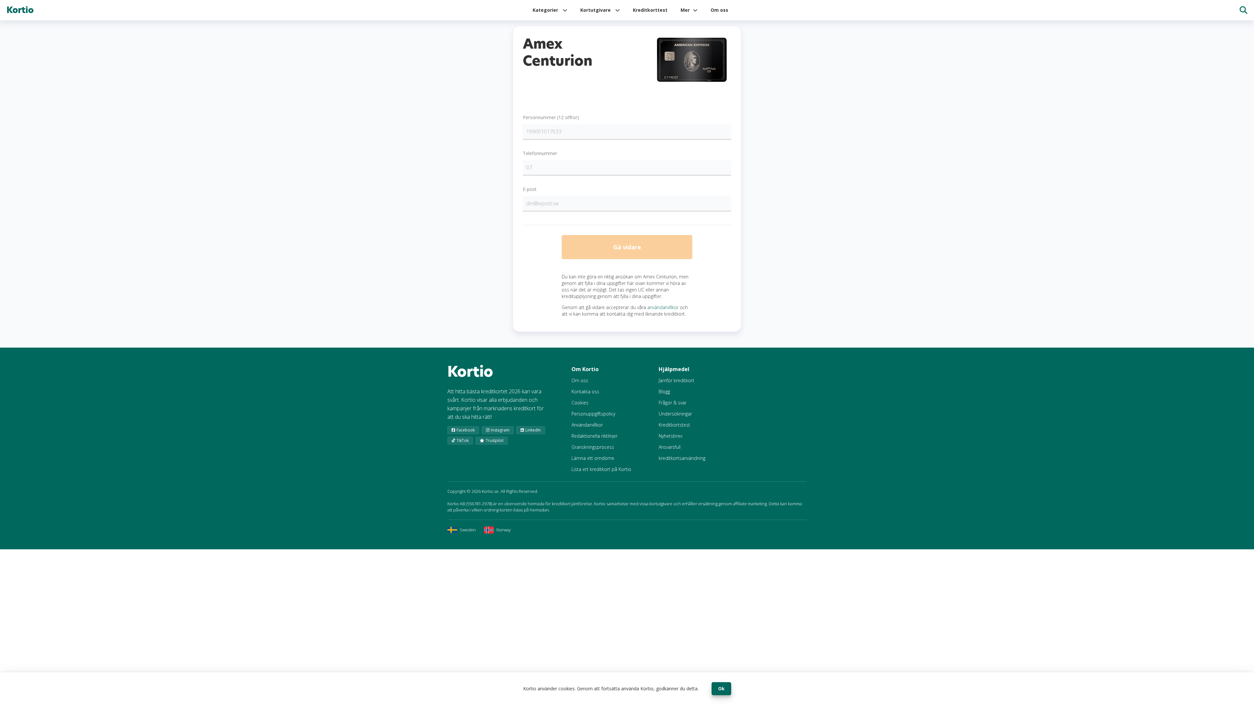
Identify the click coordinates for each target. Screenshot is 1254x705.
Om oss (719, 10)
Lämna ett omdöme (592, 458)
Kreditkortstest (674, 425)
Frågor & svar (672, 403)
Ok (721, 688)
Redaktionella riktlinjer (594, 436)
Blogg (664, 391)
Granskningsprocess (592, 447)
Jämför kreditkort (676, 380)
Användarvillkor (587, 425)
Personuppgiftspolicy (593, 414)
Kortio (20, 10)
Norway (503, 530)
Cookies (579, 403)
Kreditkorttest (650, 10)
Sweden (468, 530)
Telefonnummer (540, 153)
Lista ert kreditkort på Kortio (601, 469)
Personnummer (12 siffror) (551, 117)
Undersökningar (675, 414)
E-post (530, 189)
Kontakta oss (585, 391)
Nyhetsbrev (670, 436)
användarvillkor (663, 307)
